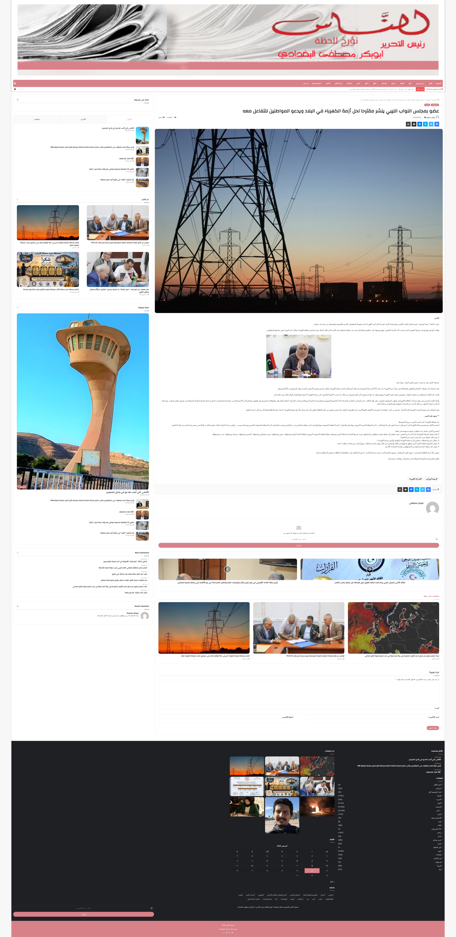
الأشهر (129, 119)
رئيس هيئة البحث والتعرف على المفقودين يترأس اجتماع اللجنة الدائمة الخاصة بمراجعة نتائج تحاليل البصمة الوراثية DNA (92, 147)
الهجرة (241, 895)
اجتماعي (384, 83)
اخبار (438, 811)
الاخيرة (327, 83)
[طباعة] (408, 124)
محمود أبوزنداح (267, 899)
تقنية (439, 821)
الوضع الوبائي (329, 899)
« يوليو (332, 881)
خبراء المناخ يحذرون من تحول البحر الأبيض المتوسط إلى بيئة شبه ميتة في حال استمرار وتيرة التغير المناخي (402, 655)
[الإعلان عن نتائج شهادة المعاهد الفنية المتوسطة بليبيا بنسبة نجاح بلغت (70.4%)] (298, 628)
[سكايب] (425, 124)
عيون (439, 851)
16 (312, 866)
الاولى (430, 83)
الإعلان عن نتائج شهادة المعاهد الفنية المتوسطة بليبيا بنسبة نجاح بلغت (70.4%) (315, 655)
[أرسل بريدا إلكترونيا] (425, 117)
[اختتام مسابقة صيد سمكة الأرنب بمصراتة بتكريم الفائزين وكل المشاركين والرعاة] (48, 269)
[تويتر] (431, 124)
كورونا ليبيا (284, 899)
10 (297, 861)
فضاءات (349, 83)
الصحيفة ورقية (316, 83)
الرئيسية (438, 83)
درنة (308, 899)
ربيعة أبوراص (431, 479)
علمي (358, 83)
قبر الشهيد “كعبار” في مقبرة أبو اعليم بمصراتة (117, 179)
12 (267, 861)
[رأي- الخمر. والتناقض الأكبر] (282, 815)
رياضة (393, 83)
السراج (323, 895)
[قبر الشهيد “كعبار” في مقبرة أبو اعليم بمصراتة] (142, 182)
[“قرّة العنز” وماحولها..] (142, 161)
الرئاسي (330, 895)
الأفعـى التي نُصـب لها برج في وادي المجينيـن (118, 128)
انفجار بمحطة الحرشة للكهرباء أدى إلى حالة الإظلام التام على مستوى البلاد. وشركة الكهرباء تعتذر (215, 655)
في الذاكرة (338, 83)
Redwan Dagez (133, 613)
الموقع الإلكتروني (287, 717)
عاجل (439, 836)
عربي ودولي (420, 83)
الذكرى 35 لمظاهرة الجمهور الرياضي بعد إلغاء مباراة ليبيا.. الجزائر (111, 169)
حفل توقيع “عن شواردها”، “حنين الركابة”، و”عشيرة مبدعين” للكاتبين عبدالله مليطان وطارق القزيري (119, 291)
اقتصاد (402, 83)
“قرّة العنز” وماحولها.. (126, 158)
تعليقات (37, 119)
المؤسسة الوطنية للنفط (310, 895)
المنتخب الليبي (250, 895)
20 (252, 866)
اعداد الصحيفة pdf (435, 792)
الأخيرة (83, 119)
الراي (366, 83)
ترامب (320, 899)
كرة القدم (300, 899)
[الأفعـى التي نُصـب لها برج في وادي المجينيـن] (142, 135)
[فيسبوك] (436, 124)
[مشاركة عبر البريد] (414, 124)
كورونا (439, 866)
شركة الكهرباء (414, 479)
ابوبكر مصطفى (430, 117)
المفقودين (261, 895)
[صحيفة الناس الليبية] (228, 40)
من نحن (305, 83)
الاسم (436, 708)
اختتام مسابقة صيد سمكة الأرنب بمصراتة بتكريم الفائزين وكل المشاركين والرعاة (51, 289)
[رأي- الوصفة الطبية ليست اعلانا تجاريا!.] (247, 806)
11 (282, 861)
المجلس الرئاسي (295, 895)
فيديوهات (438, 862)
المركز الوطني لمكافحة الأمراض (277, 895)
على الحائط (437, 847)
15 (327, 866)
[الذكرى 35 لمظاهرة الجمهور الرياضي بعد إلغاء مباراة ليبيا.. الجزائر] (142, 172)
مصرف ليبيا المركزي (253, 899)
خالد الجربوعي (436, 829)
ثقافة (374, 83)
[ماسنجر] (419, 124)
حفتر (313, 899)
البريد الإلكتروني (433, 717)
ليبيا (410, 83)
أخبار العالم (437, 785)
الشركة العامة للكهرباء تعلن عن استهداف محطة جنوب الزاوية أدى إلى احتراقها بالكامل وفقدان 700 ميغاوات (379, 89)
